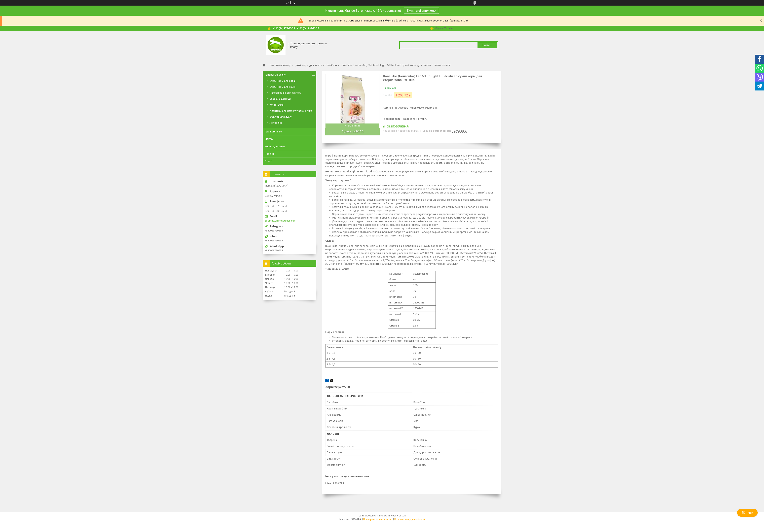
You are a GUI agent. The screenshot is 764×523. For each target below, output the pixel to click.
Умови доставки (275, 146)
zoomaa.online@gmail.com (280, 220)
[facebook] (327, 380)
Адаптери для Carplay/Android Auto (291, 110)
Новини (269, 153)
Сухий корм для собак (283, 80)
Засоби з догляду (280, 98)
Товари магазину (279, 65)
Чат (750, 512)
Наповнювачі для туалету (285, 92)
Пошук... (487, 45)
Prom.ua (401, 515)
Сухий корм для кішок (308, 65)
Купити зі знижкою (421, 11)
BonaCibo (331, 65)
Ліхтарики (276, 122)
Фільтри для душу (280, 116)
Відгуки (269, 138)
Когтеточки (277, 104)
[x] (331, 380)
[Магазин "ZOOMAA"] (276, 45)
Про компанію (273, 131)
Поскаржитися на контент (378, 519)
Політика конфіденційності (409, 519)
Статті (268, 161)
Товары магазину (275, 74)
